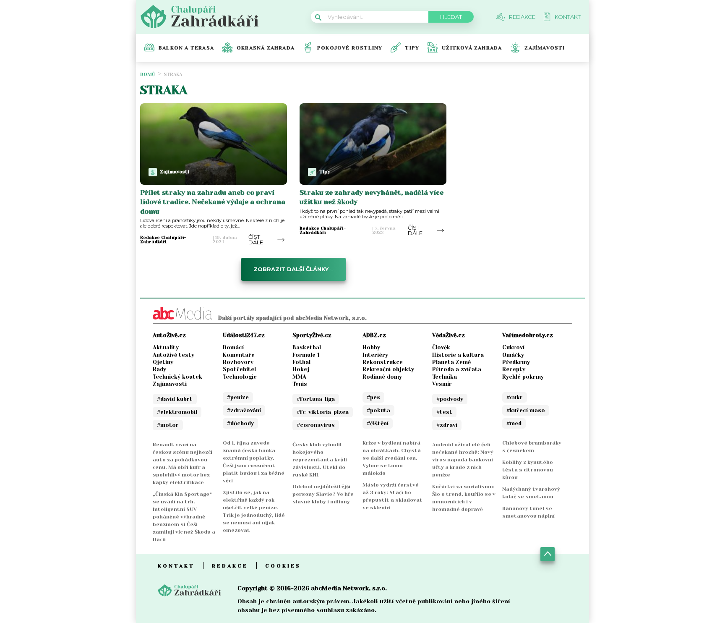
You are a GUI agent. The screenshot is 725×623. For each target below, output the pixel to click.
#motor (168, 425)
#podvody (449, 399)
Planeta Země (451, 362)
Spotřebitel (239, 369)
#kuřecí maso (525, 410)
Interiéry (375, 355)
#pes (373, 397)
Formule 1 (306, 355)
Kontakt (176, 566)
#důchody (240, 423)
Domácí (233, 347)
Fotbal (301, 362)
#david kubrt (175, 399)
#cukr (514, 397)
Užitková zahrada (472, 47)
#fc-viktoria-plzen (323, 412)
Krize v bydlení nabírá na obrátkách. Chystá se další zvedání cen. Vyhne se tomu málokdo (391, 458)
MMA (299, 377)
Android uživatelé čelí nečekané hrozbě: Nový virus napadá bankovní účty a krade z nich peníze (462, 460)
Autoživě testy (173, 355)
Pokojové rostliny (349, 47)
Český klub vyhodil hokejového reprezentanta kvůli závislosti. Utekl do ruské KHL (319, 460)
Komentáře (239, 355)
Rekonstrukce (382, 362)
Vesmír (442, 384)
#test (444, 412)
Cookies (283, 566)
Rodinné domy (382, 377)
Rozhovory (238, 362)
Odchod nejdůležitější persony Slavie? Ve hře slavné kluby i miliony (323, 494)
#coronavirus (316, 425)
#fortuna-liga (316, 399)
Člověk (441, 347)
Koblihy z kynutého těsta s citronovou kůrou (527, 469)
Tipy (412, 47)
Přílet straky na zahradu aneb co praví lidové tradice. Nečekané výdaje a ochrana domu (212, 201)
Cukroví (513, 347)
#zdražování (244, 410)
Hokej (300, 369)
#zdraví (446, 425)
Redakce (230, 566)
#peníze (238, 397)
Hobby (371, 347)
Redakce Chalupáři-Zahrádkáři (163, 240)
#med (514, 423)
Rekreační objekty (388, 369)
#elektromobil (177, 412)
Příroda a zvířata (456, 369)
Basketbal (306, 347)
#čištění (378, 423)
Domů (147, 74)
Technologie (240, 377)
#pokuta (378, 410)
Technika (444, 377)
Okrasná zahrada (266, 47)
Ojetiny (163, 362)
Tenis (299, 384)
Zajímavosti (544, 47)
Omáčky (513, 355)
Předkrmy (516, 362)
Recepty (513, 369)
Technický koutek (177, 377)
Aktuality (166, 347)
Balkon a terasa (186, 47)
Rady (159, 369)
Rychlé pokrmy (523, 377)
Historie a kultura (458, 355)
